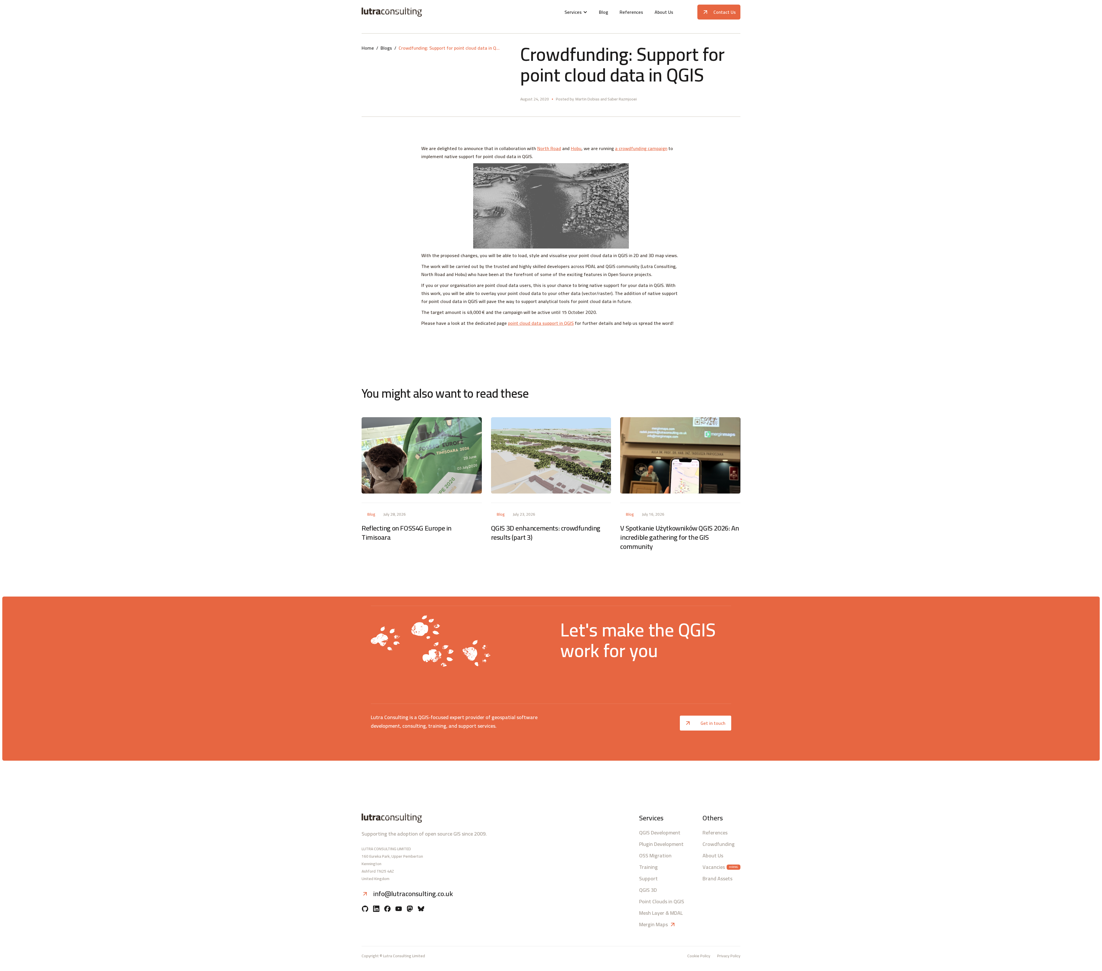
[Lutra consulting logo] (424, 12)
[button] (576, 12)
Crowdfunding (719, 844)
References (631, 12)
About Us (664, 12)
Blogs (386, 48)
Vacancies (714, 867)
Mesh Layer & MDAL (661, 913)
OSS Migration (655, 855)
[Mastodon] (409, 909)
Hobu (576, 148)
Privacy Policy (728, 956)
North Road (549, 148)
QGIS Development (659, 832)
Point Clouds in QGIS (661, 901)
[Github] (365, 909)
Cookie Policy (698, 956)
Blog (603, 12)
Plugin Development (661, 844)
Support (648, 878)
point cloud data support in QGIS (541, 323)
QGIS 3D (648, 890)
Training (648, 867)
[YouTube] (398, 909)
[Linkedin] (376, 909)
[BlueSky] (421, 909)
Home (368, 48)
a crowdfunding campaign (641, 148)
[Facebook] (387, 909)
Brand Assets (717, 878)
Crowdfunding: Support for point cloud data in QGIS (450, 48)
